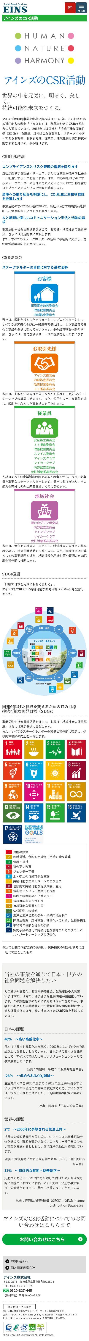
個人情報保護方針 (23, 1267)
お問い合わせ (20, 1261)
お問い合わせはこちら (42, 1239)
